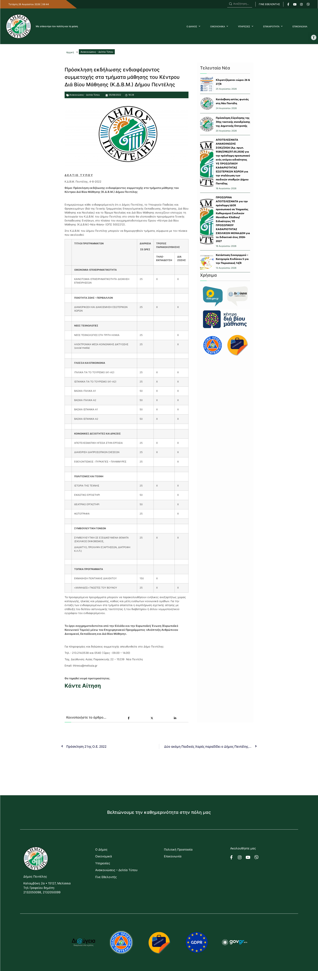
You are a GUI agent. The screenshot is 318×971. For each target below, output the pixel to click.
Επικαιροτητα (271, 26)
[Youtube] (294, 4)
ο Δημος (191, 26)
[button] (313, 37)
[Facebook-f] (288, 4)
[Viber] (308, 4)
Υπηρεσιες (244, 26)
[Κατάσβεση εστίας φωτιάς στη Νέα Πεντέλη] (206, 103)
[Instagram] (301, 4)
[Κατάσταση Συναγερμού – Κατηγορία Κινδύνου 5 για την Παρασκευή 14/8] (206, 261)
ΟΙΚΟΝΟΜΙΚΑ (217, 26)
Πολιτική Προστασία (178, 849)
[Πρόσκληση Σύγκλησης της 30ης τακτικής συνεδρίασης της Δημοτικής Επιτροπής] (206, 124)
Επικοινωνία (173, 856)
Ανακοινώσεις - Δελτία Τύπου (84, 94)
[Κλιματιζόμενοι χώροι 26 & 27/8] (206, 84)
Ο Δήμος (101, 849)
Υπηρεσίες (102, 863)
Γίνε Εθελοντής (106, 877)
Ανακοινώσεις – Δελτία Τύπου (116, 870)
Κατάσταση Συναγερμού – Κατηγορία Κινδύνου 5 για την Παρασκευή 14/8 (232, 259)
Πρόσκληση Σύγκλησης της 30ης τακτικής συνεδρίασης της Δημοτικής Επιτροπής (233, 121)
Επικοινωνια (299, 26)
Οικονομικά (103, 856)
